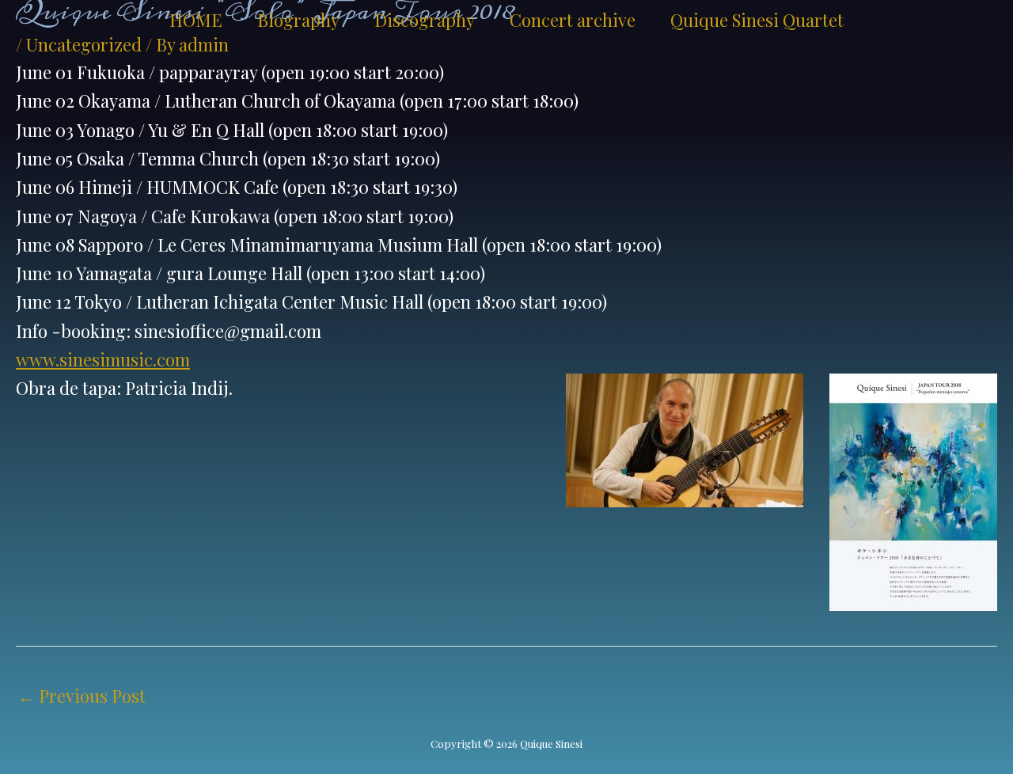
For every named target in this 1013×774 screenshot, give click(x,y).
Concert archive (572, 20)
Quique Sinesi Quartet (757, 20)
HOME (195, 20)
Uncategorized (84, 44)
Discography (424, 20)
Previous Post (81, 695)
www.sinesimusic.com (103, 359)
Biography (298, 20)
